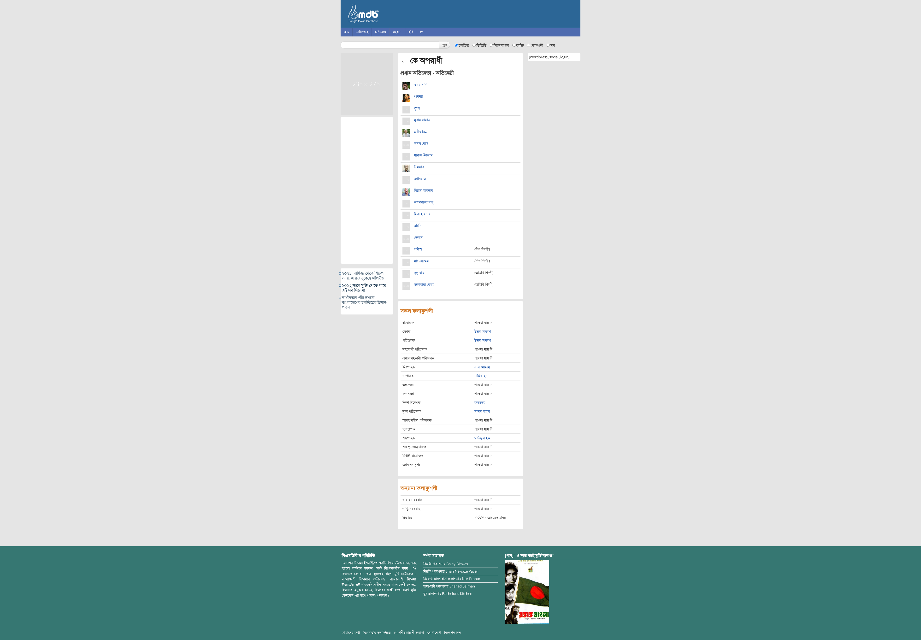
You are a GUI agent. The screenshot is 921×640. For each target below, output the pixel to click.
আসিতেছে (362, 32)
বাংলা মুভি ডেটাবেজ (384, 14)
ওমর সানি (420, 85)
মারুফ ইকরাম (423, 155)
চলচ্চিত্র (464, 45)
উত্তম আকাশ (482, 331)
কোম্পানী (537, 45)
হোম (346, 32)
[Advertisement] (367, 190)
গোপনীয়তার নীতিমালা (409, 632)
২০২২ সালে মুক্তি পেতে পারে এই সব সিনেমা (364, 288)
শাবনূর (418, 96)
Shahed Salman (462, 586)
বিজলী (427, 564)
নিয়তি (427, 571)
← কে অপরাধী (421, 60)
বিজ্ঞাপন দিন (452, 632)
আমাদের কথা (351, 632)
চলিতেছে (380, 32)
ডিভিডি (481, 45)
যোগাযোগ (434, 632)
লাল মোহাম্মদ (483, 367)
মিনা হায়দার (422, 214)
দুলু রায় (419, 273)
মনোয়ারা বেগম (424, 284)
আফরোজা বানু (423, 202)
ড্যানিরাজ (420, 179)
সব (552, 45)
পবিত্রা (418, 249)
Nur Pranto (471, 579)
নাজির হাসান (482, 376)
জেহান (418, 237)
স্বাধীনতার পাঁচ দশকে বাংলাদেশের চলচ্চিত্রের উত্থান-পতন (365, 302)
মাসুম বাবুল (482, 411)
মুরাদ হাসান (422, 120)
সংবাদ (397, 32)
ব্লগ (421, 32)
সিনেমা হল (501, 45)
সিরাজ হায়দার (423, 190)
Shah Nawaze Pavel (462, 571)
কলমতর (479, 402)
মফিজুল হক (482, 438)
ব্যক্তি (520, 45)
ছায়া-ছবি (429, 586)
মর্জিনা (418, 226)
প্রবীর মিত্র (420, 132)
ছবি (410, 32)
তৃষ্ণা (417, 108)
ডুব (425, 594)
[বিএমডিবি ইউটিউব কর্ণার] (527, 592)
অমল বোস (421, 143)
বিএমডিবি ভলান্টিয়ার (377, 632)
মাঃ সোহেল (421, 261)
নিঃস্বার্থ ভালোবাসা (435, 579)
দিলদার (419, 167)
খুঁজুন (444, 44)
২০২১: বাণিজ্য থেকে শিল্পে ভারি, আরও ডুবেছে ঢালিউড (363, 276)
